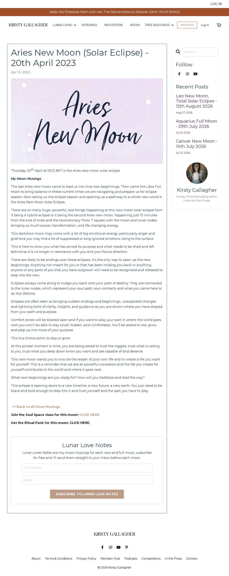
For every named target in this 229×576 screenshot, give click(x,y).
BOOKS (135, 25)
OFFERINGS (89, 25)
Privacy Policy (86, 558)
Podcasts (130, 558)
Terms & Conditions (58, 558)
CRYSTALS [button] (187, 25)
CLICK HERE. (89, 415)
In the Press (173, 558)
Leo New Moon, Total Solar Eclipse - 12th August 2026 (196, 101)
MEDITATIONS (113, 25)
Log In (205, 25)
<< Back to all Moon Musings (36, 407)
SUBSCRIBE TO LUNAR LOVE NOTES (87, 494)
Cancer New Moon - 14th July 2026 (197, 144)
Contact (192, 558)
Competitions (151, 558)
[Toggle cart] (219, 25)
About (36, 558)
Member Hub (110, 558)
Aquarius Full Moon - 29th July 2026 (196, 124)
